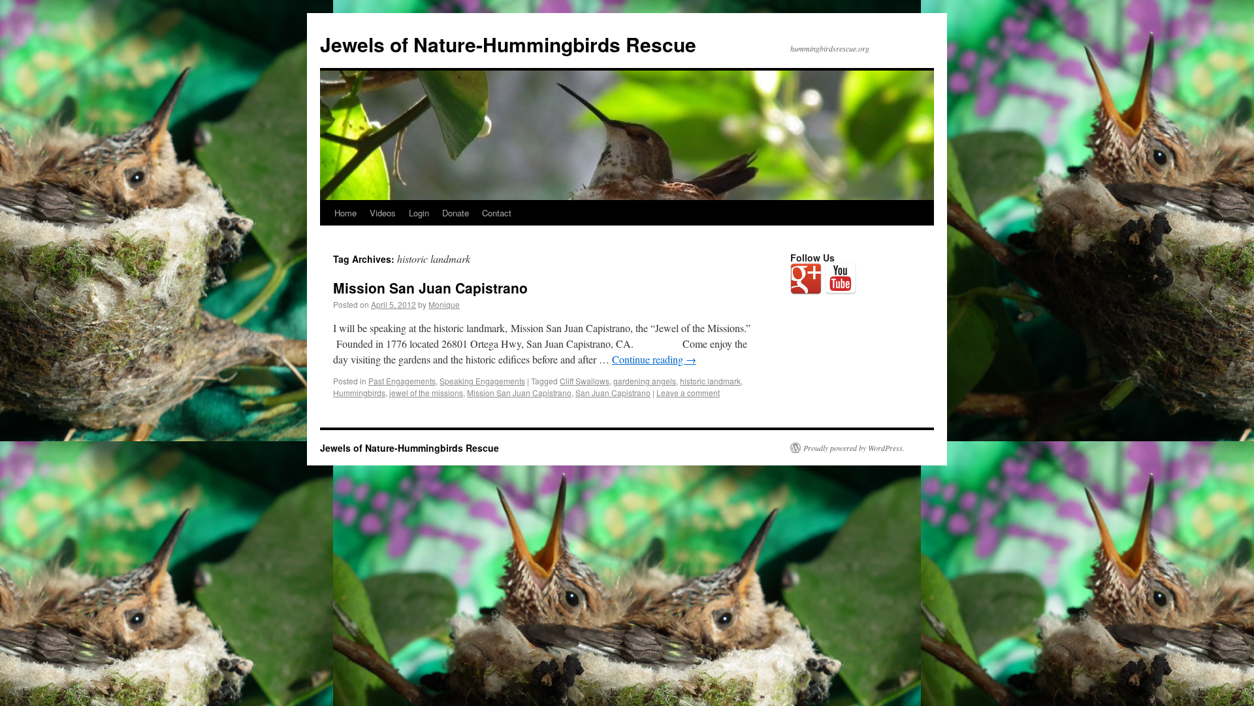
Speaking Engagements (482, 380)
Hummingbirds (359, 392)
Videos (383, 213)
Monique (444, 304)
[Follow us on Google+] (806, 279)
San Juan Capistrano (613, 392)
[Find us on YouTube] (840, 279)
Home (345, 213)
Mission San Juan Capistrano (430, 287)
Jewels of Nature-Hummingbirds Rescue (508, 44)
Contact (496, 213)
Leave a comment (688, 392)
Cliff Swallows (584, 380)
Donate (455, 213)
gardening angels (644, 380)
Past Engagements (402, 380)
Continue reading (654, 359)
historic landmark (710, 380)
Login (419, 213)
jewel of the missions (426, 392)
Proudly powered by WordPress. (854, 448)
